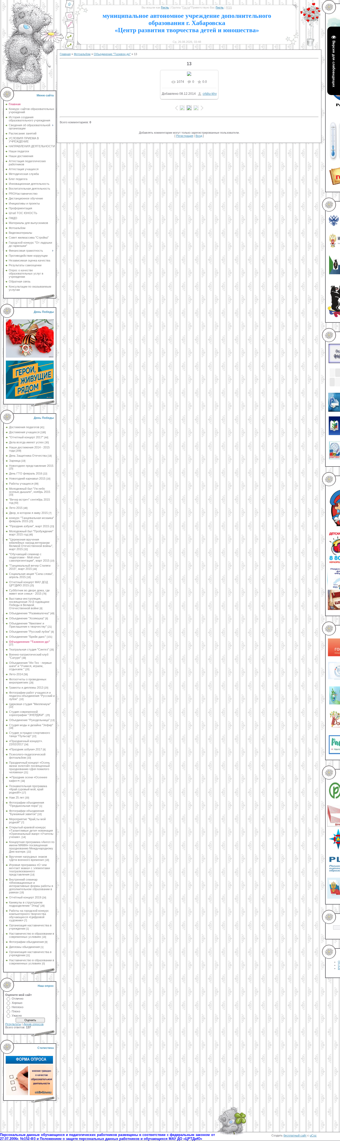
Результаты (13, 1024)
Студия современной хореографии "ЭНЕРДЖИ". (27, 713)
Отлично (17, 998)
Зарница (14, 460)
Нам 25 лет (16, 797)
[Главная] (69, 7)
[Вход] (69, 48)
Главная (65, 54)
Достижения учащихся (24, 432)
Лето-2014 (16, 674)
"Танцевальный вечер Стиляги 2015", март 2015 (29, 567)
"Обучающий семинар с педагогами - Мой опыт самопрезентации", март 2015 (29, 557)
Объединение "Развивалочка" (29, 613)
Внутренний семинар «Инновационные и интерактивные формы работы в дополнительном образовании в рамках (31, 886)
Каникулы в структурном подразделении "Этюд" (25, 904)
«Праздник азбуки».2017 (25, 749)
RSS (229, 7)
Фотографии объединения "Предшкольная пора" (26, 804)
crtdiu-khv (210, 94)
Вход (199, 135)
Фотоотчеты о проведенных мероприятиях (27, 681)
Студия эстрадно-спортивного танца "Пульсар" (29, 734)
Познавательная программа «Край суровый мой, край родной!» (28, 789)
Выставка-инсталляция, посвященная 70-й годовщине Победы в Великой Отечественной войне (29, 603)
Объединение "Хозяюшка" (26, 618)
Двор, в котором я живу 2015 (28, 512)
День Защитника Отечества (28, 455)
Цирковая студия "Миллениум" (30, 704)
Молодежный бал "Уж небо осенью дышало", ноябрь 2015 (29, 490)
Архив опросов (33, 1024)
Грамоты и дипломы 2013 (26, 687)
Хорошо (17, 1002)
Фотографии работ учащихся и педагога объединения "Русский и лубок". (32, 696)
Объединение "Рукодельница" (29, 720)
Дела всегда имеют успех (26, 442)
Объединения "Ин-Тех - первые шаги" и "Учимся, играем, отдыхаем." (30, 666)
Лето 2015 (16, 507)
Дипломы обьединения (24, 946)
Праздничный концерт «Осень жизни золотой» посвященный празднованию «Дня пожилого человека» (29, 767)
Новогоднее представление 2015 (31, 465)
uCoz (313, 1135)
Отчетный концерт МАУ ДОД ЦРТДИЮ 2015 (28, 583)
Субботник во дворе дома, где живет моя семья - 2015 (29, 592)
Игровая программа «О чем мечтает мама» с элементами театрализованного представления (29, 869)
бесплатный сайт (295, 1135)
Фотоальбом (82, 54)
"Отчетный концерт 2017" (26, 437)
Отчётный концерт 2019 (25, 897)
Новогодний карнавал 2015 (27, 478)
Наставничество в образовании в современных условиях (31, 935)
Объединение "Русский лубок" (29, 631)
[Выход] (69, 39)
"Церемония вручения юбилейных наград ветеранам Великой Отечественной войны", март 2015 (31, 544)
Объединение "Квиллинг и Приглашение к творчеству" (28, 625)
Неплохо (17, 1007)
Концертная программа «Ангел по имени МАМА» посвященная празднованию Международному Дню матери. (31, 846)
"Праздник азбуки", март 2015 (29, 526)
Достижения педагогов (24, 427)
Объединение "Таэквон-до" (29, 641)
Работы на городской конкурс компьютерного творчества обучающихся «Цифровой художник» (29, 915)
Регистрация (184, 135)
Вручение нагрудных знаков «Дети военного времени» (28, 858)
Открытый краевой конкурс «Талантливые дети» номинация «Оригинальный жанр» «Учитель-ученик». (31, 832)
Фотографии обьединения (26, 941)
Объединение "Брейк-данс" (27, 636)
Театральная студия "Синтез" (29, 649)
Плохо (16, 1011)
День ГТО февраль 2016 (25, 473)
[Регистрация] (69, 27)
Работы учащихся (21, 483)
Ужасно (17, 1015)
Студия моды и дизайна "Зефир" (31, 725)
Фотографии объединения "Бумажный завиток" (26, 812)
